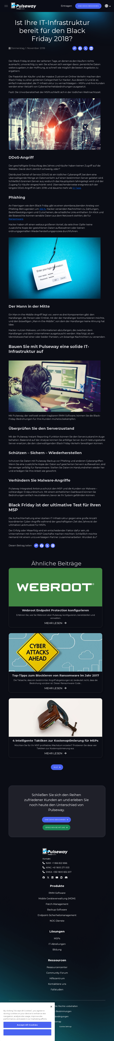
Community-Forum (57, 973)
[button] (88, 6)
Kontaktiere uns (57, 984)
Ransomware (16, 219)
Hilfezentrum (57, 978)
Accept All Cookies (27, 1025)
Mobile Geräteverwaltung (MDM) (57, 898)
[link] (23, 6)
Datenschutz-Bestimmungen (57, 1011)
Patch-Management (57, 904)
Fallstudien (57, 989)
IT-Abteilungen (57, 944)
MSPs (57, 938)
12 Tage (77, 188)
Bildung (57, 949)
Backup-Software (57, 909)
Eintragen (66, 6)
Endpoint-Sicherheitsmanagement (57, 915)
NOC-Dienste (57, 920)
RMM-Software (57, 893)
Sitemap (57, 1021)
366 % (42, 209)
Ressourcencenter (57, 967)
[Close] (51, 1007)
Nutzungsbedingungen (57, 1016)
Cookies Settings (65, 1026)
